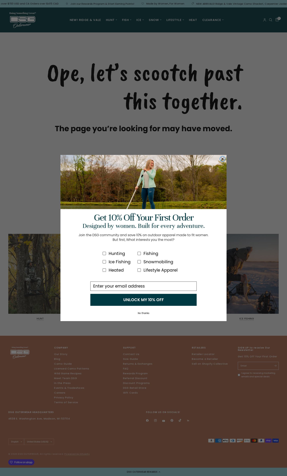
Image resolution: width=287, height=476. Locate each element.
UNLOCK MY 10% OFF (143, 299)
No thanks (143, 313)
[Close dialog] (222, 159)
